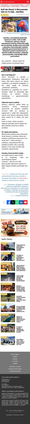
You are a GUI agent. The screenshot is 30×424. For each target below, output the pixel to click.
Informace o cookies (15, 366)
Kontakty (15, 363)
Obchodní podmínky (15, 371)
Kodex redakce (15, 354)
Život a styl (24, 6)
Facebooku (22, 178)
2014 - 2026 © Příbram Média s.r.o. (15, 411)
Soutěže (15, 356)
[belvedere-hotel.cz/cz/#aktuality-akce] (15, 228)
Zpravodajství (4, 5)
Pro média (15, 361)
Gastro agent (15, 6)
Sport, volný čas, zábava (17, 5)
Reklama (15, 359)
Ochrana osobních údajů (15, 369)
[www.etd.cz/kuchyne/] (15, 69)
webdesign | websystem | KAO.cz (15, 415)
